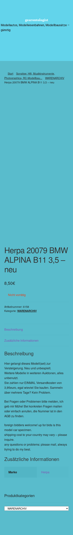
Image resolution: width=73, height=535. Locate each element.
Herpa (45, 472)
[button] (36, 41)
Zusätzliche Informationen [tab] (21, 340)
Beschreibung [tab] (13, 329)
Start (10, 73)
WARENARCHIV (54, 78)
